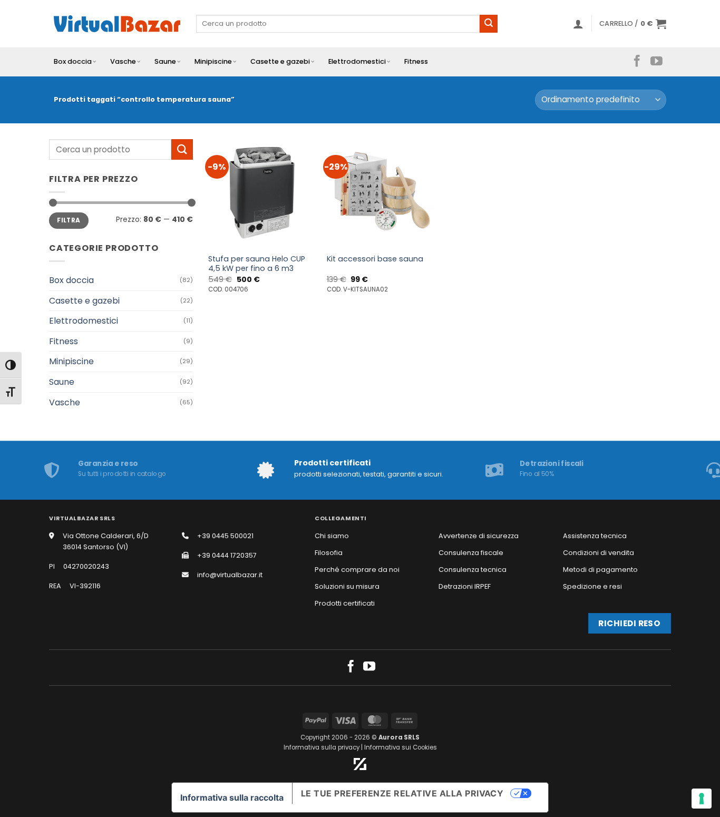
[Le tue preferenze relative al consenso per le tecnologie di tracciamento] (702, 799)
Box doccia (73, 61)
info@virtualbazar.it (229, 574)
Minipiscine (213, 61)
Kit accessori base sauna (375, 259)
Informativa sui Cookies (400, 747)
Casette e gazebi (280, 61)
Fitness (416, 61)
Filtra (68, 220)
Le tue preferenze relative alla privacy (402, 793)
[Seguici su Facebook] (637, 62)
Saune (165, 61)
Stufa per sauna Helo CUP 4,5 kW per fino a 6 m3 (256, 264)
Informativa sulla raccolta (232, 797)
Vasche (123, 61)
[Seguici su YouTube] (656, 62)
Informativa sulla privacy (321, 747)
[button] (578, 23)
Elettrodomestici (357, 61)
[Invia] (489, 24)
